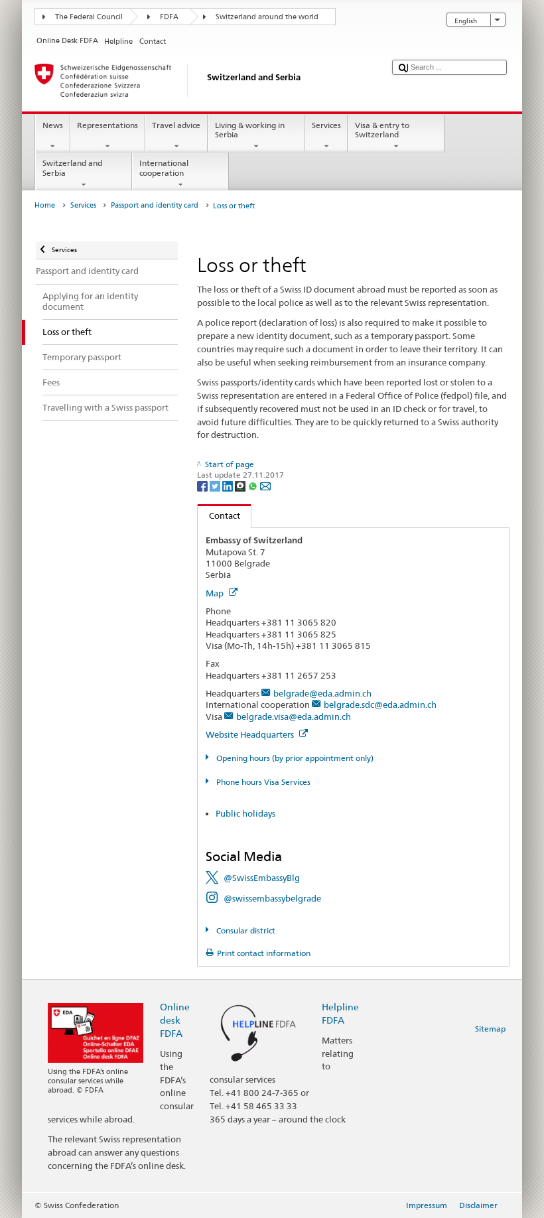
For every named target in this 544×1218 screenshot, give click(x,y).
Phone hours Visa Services (262, 782)
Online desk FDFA (175, 1020)
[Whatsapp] (253, 486)
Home (44, 205)
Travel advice (176, 125)
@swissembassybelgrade (272, 898)
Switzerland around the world (267, 17)
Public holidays (245, 813)
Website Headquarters (251, 734)
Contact (219, 515)
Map (216, 593)
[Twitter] (216, 486)
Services (326, 125)
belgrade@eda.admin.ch (322, 693)
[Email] (265, 486)
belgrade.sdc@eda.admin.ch (380, 704)
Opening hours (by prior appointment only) (293, 758)
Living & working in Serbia (250, 129)
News (52, 125)
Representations (107, 125)
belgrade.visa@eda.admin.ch (293, 716)
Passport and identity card (154, 205)
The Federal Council (89, 17)
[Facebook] (203, 486)
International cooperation (163, 167)
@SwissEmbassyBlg (262, 877)
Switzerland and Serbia (72, 167)
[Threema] (241, 486)
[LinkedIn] (228, 486)
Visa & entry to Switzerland (382, 129)
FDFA (169, 17)
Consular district (244, 930)
